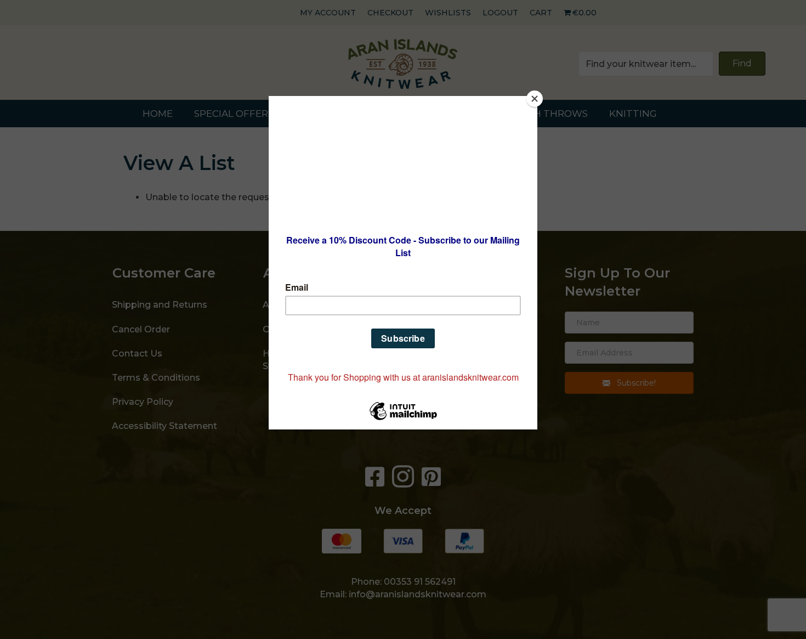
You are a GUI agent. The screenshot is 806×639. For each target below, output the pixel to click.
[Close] (534, 99)
